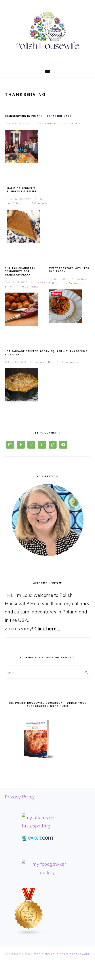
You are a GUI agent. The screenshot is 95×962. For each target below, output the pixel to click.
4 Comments (73, 123)
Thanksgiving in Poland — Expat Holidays (38, 116)
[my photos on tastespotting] (47, 826)
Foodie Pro (42, 954)
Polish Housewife (47, 31)
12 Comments (39, 203)
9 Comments (30, 286)
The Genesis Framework (71, 954)
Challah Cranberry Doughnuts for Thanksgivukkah (20, 271)
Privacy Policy (20, 797)
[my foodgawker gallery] (47, 872)
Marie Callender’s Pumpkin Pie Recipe (22, 190)
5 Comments (70, 362)
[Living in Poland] (37, 839)
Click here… (47, 628)
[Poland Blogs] (29, 934)
